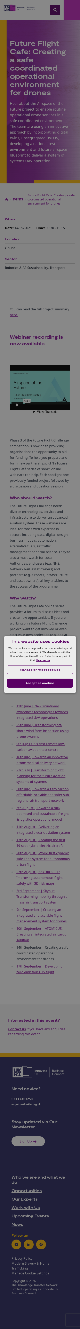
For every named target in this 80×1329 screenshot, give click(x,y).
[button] (40, 669)
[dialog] (40, 664)
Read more (43, 660)
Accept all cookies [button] (39, 683)
